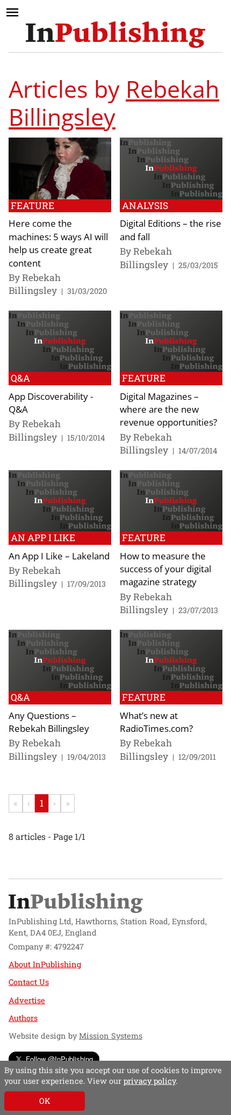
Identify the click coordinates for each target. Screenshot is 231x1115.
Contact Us (29, 982)
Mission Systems (110, 1036)
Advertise (27, 1000)
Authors (23, 1018)
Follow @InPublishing (59, 1059)
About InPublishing (45, 964)
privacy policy (150, 1081)
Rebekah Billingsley (114, 103)
